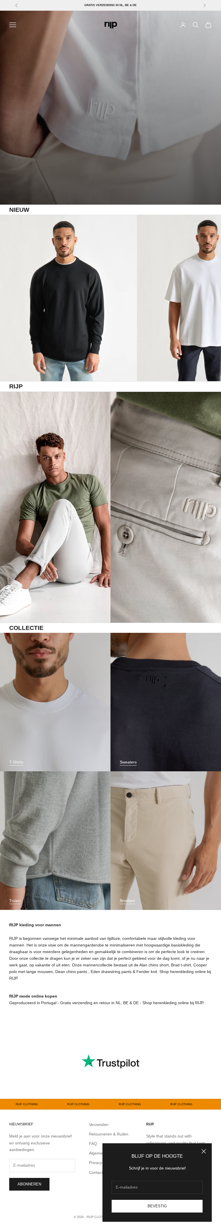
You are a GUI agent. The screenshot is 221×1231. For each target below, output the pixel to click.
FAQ (93, 1143)
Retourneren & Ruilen (108, 1134)
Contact (96, 1172)
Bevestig (157, 1206)
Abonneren (29, 1184)
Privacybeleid (101, 1162)
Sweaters (128, 762)
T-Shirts (16, 762)
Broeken (127, 900)
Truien (15, 900)
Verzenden (98, 1124)
